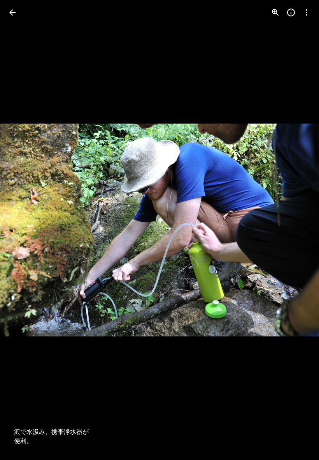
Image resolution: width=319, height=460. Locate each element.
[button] (22, 230)
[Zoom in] (275, 12)
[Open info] (291, 12)
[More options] (306, 12)
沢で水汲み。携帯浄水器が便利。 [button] (51, 436)
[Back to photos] (12, 12)
